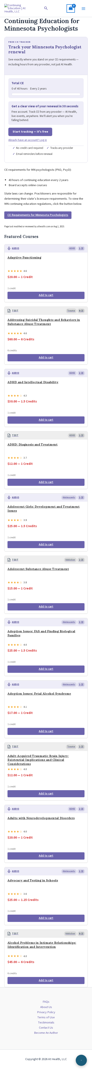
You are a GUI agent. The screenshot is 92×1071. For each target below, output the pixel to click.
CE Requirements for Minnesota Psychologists (37, 215)
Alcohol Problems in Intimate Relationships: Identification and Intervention (41, 945)
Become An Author (46, 1033)
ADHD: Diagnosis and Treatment (32, 444)
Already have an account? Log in (27, 140)
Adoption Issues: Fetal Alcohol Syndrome (39, 694)
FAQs (46, 1001)
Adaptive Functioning (24, 257)
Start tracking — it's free (30, 132)
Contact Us (46, 1027)
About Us (46, 1007)
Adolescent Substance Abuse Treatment (38, 569)
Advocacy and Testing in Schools (32, 880)
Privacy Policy (46, 1012)
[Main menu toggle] (83, 8)
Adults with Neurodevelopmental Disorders (41, 818)
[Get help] (81, 1060)
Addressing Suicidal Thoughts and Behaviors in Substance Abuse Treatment (43, 322)
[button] (46, 9)
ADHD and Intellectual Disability (32, 382)
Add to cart (46, 295)
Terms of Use (46, 1017)
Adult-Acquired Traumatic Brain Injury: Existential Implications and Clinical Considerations (38, 760)
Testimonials (46, 1022)
